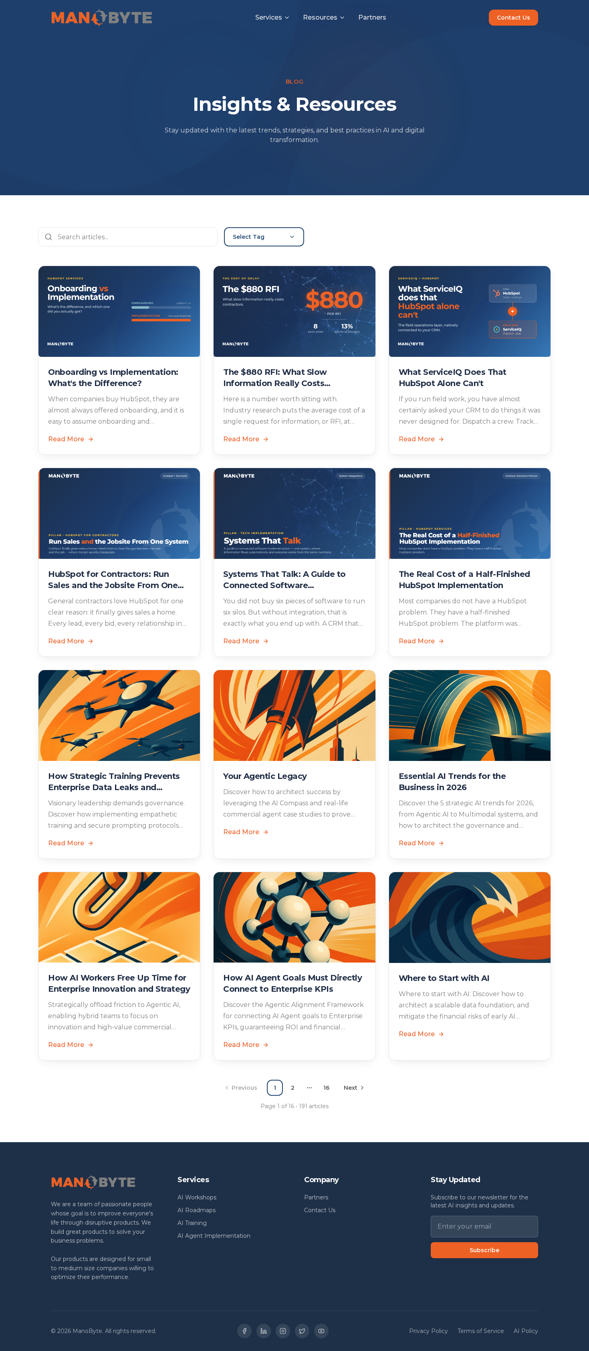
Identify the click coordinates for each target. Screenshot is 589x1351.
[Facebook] (244, 1331)
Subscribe (484, 1250)
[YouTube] (321, 1331)
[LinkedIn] (263, 1331)
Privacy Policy (428, 1331)
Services (268, 17)
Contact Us (513, 17)
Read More (66, 439)
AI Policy (526, 1331)
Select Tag (248, 236)
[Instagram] (283, 1331)
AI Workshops (197, 1197)
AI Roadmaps (197, 1210)
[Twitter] (302, 1331)
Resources (320, 17)
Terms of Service (481, 1331)
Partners (372, 17)
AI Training (192, 1223)
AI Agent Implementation (214, 1235)
